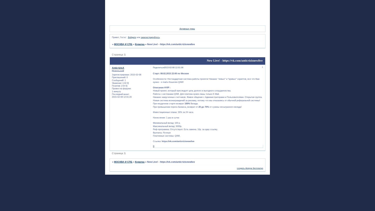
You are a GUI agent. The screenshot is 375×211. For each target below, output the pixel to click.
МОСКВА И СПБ (123, 44)
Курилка (140, 44)
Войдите (132, 37)
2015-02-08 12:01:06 (173, 67)
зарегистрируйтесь (150, 37)
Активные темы (187, 29)
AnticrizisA (118, 68)
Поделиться (158, 67)
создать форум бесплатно (250, 168)
